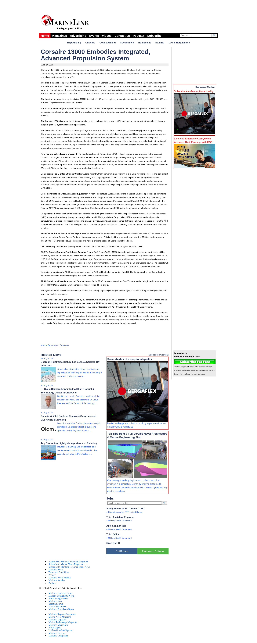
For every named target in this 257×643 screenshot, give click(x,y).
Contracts (64, 345)
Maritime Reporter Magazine (62, 614)
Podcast (138, 35)
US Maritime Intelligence (60, 630)
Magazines (59, 35)
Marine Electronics (57, 606)
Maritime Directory (57, 633)
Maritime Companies (58, 635)
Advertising (78, 35)
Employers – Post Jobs (153, 551)
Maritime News (55, 569)
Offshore (90, 42)
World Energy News (58, 598)
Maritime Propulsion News (61, 609)
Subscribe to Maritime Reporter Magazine (68, 561)
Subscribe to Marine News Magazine (65, 564)
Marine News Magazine (59, 617)
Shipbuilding (74, 42)
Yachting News (55, 604)
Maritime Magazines (58, 625)
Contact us (122, 35)
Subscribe (154, 35)
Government (127, 42)
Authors (52, 583)
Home (45, 35)
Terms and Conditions (58, 572)
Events (94, 35)
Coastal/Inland (107, 42)
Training (159, 42)
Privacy (52, 575)
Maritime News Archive (59, 577)
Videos (107, 35)
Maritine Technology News (61, 595)
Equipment (144, 42)
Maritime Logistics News (60, 593)
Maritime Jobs (55, 601)
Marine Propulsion (49, 345)
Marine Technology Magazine (62, 622)
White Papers (54, 627)
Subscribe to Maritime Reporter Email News (69, 567)
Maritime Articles (56, 580)
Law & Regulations (179, 42)
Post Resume (122, 551)
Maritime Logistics (57, 619)
